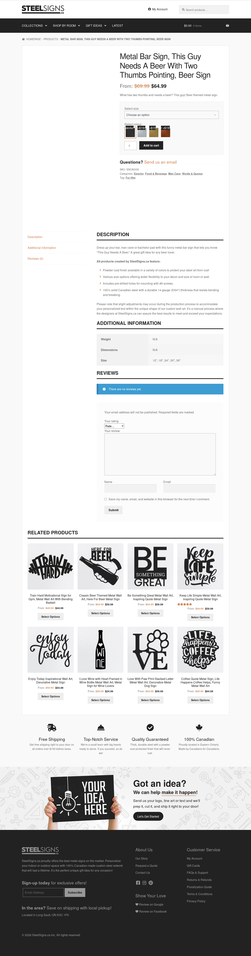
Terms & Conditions (199, 894)
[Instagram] (144, 883)
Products (51, 39)
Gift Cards (193, 865)
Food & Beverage (156, 173)
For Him (130, 177)
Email (167, 482)
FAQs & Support (197, 872)
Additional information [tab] (42, 248)
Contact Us (142, 872)
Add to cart (151, 145)
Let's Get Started (148, 816)
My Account (159, 9)
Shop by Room (64, 25)
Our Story (141, 858)
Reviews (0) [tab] (35, 258)
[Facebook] (137, 883)
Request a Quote (146, 865)
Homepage (33, 39)
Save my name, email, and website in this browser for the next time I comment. (159, 499)
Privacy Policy (196, 901)
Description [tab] (35, 237)
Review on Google (150, 904)
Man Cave (174, 173)
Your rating (111, 421)
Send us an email (160, 162)
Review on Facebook (152, 911)
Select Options (50, 616)
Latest (117, 25)
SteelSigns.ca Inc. (44, 935)
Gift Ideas (94, 25)
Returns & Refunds (199, 880)
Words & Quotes (192, 173)
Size (136, 108)
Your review (112, 431)
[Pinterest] (150, 883)
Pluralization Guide (199, 887)
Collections (32, 25)
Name (108, 482)
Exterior (139, 173)
